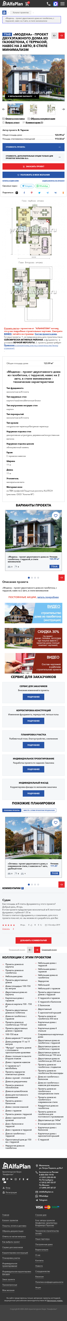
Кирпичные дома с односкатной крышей (48, 1134)
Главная (5, 1215)
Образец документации (43, 118)
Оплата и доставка (15, 118)
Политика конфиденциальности (49, 1282)
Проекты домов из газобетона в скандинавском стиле (48, 1091)
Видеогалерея (41, 1249)
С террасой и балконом (49, 1002)
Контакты (39, 1260)
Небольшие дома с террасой (47, 964)
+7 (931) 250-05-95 (47, 1177)
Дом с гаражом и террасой (18, 1130)
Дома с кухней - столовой (17, 1078)
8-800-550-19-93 (46, 1175)
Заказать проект (35, 166)
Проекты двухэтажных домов (16, 981)
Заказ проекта (8, 1279)
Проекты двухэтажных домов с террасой (49, 993)
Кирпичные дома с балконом (47, 1128)
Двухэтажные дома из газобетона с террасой (49, 1041)
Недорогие (43, 981)
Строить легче (11, 328)
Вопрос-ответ (12, 122)
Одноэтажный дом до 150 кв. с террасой (18, 1141)
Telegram (28, 186)
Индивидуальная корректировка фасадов (16, 1272)
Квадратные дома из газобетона (48, 1107)
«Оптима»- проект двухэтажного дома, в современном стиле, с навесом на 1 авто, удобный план (28, 866)
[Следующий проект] (37, 950)
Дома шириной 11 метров (18, 1038)
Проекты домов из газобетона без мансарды (50, 1072)
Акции (38, 1287)
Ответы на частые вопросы (14, 1236)
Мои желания (8, 1290)
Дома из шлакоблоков (16, 1091)
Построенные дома (44, 1244)
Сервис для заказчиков (33, 677)
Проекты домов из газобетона (14, 971)
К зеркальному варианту (20, 96)
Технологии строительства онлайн (47, 1232)
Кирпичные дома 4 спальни (47, 1029)
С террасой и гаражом (49, 998)
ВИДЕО (8, 334)
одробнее (53, 597)
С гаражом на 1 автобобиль (13, 1067)
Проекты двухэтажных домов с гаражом (16, 1029)
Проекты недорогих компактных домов (15, 1073)
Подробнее (19, 545)
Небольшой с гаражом (49, 988)
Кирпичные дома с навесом (47, 1023)
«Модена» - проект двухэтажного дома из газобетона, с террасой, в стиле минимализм (28, 559)
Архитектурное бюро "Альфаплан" (11, 1173)
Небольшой (44, 985)
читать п (42, 597)
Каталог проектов (10, 1220)
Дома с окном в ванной (16, 1107)
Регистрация (11, 1192)
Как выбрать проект (11, 1242)
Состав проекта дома (46, 334)
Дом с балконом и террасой (14, 1125)
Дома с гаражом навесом (17, 1062)
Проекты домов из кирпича (14, 965)
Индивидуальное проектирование (9, 1264)
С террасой (43, 1140)
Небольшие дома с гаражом (47, 970)
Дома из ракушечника (16, 1081)
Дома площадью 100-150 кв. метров (18, 987)
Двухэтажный (45, 1009)
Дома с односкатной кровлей (15, 1119)
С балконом (44, 1005)
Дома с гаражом (13, 1111)
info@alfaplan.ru (46, 1192)
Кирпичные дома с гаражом (14, 999)
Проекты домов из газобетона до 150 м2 (16, 1023)
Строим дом (40, 1215)
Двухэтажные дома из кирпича (16, 993)
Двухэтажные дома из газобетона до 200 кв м (49, 1059)
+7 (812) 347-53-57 (47, 1182)
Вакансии (39, 1276)
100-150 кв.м (11, 1034)
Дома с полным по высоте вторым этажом (18, 1057)
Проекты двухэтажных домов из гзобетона (16, 1011)
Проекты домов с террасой (18, 1114)
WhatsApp (43, 186)
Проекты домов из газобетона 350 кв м (48, 1017)
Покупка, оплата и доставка (14, 1226)
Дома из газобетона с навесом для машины (48, 1084)
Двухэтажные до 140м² (49, 1120)
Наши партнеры (42, 1239)
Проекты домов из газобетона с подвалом (49, 1065)
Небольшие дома (13, 976)
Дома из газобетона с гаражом (15, 1017)
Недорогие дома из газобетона (14, 1147)
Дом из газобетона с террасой (15, 1134)
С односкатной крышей (49, 1013)
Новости (39, 1266)
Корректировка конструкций (15, 1253)
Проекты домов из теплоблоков (14, 1086)
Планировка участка (11, 1258)
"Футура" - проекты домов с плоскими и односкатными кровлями (18, 1050)
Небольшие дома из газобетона (48, 976)
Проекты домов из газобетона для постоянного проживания (50, 1114)
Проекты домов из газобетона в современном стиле (47, 1099)
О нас (37, 1255)
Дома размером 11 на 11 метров (17, 1043)
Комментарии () (34, 122)
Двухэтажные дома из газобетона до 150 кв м (49, 1053)
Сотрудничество (42, 1271)
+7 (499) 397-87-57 (47, 1188)
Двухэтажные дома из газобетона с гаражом (49, 1047)
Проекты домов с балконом (13, 1102)
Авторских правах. (55, 1300)
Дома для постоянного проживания (16, 1096)
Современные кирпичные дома (50, 1035)
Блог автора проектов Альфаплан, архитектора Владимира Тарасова (46, 1223)
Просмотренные (9, 1285)
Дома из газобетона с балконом (48, 1078)
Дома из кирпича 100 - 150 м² (18, 1005)
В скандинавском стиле (49, 1124)
